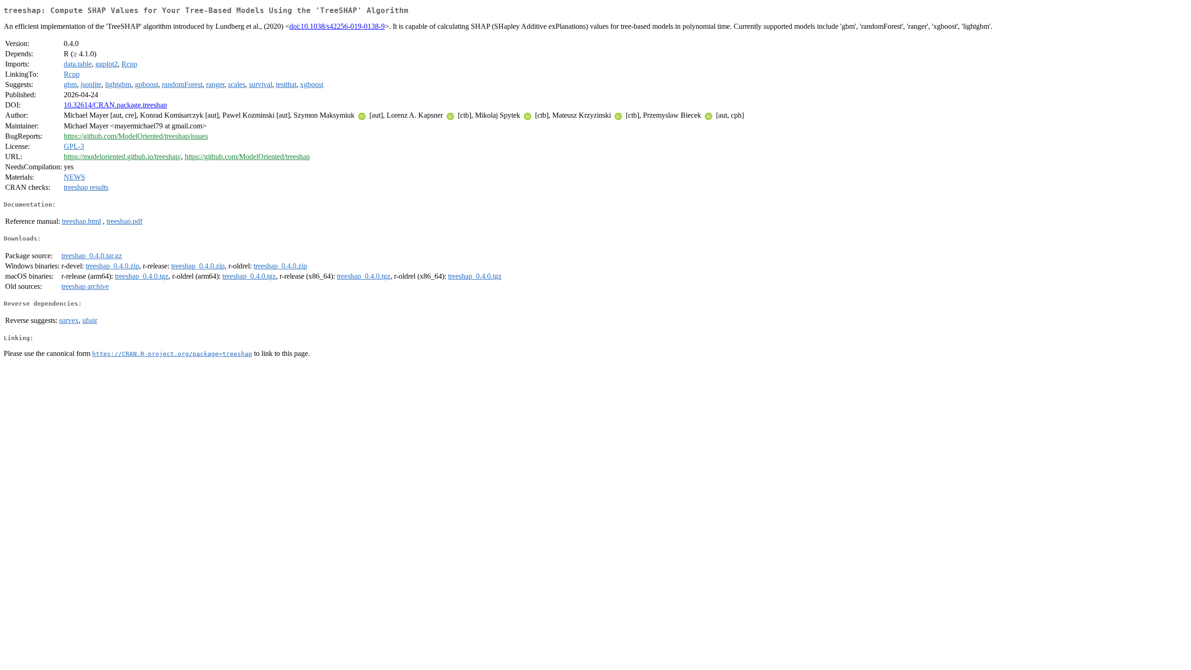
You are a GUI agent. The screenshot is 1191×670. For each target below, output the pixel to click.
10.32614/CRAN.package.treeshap (115, 105)
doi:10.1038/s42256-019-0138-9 (337, 26)
